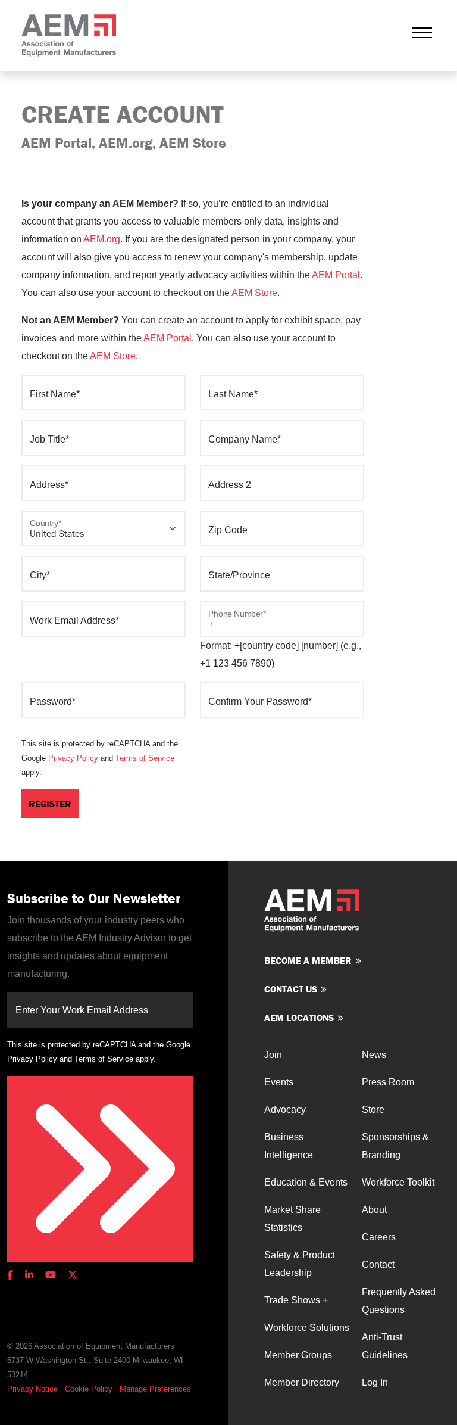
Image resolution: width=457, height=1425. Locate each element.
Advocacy (285, 1109)
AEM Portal (336, 275)
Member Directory (301, 1382)
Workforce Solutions (306, 1328)
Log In (375, 1382)
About (374, 1210)
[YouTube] (50, 1275)
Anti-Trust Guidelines (385, 1346)
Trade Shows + (296, 1300)
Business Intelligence (288, 1146)
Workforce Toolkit (398, 1182)
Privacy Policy (73, 758)
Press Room (388, 1082)
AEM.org (101, 239)
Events (278, 1082)
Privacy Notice (32, 1388)
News (374, 1055)
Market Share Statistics (292, 1219)
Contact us (290, 989)
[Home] (68, 35)
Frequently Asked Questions (399, 1301)
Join (273, 1055)
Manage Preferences (155, 1388)
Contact (378, 1264)
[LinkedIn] (29, 1275)
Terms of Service (144, 758)
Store (373, 1109)
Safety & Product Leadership (299, 1264)
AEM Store (254, 293)
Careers (379, 1237)
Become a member (308, 960)
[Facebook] (12, 1275)
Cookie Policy (88, 1388)
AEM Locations (299, 1017)
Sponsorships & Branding (395, 1146)
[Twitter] (72, 1275)
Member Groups (298, 1355)
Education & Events (306, 1182)
